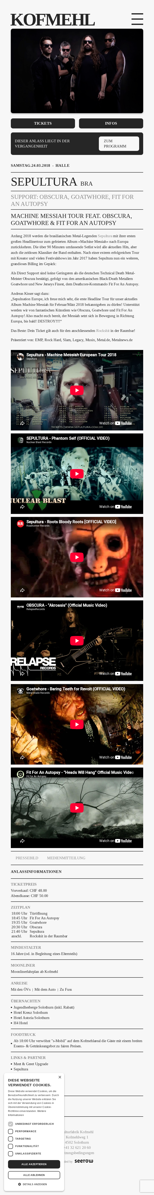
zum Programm (115, 143)
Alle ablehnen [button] (34, 1175)
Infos (111, 123)
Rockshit (103, 331)
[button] (34, 1184)
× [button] (59, 1077)
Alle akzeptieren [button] (34, 1164)
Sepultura (105, 236)
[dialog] (34, 1132)
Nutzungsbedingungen (77, 1153)
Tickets (43, 123)
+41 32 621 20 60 (77, 1148)
